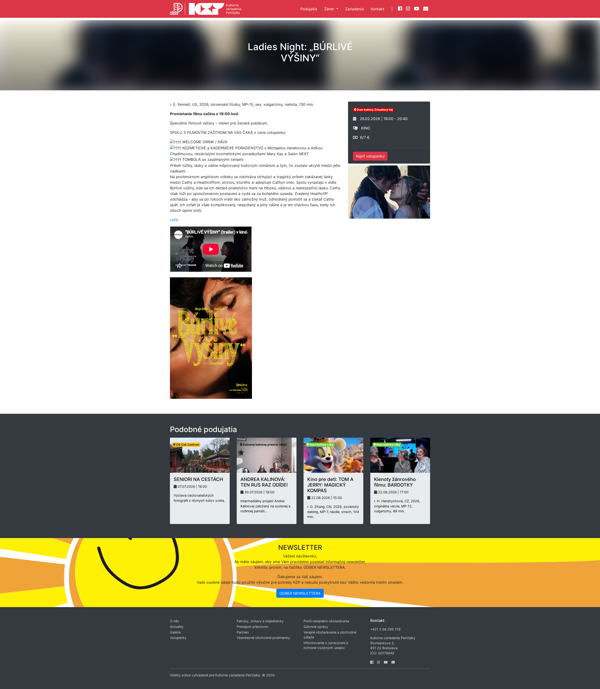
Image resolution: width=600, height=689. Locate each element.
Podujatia (308, 9)
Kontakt (377, 9)
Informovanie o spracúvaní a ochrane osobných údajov (326, 645)
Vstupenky (178, 638)
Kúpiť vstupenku (370, 156)
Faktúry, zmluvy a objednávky (260, 621)
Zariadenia (354, 9)
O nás (174, 621)
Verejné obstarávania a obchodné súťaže (330, 634)
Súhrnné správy (316, 627)
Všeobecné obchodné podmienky (263, 638)
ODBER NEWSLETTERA (300, 593)
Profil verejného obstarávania (326, 621)
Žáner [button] (329, 9)
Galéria (175, 632)
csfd (174, 219)
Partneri (243, 632)
